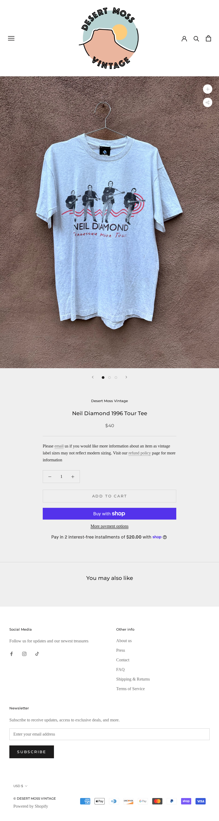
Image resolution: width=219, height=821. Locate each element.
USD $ (18, 786)
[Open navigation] (11, 38)
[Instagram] (24, 653)
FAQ (120, 669)
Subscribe (31, 751)
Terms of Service (130, 688)
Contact (122, 660)
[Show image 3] (116, 377)
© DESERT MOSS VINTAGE (34, 798)
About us (124, 640)
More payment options (109, 526)
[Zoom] (207, 89)
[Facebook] (11, 653)
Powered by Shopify (30, 806)
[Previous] (92, 377)
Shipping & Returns (133, 679)
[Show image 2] (109, 377)
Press (120, 650)
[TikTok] (37, 653)
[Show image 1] (103, 377)
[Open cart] (208, 38)
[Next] (126, 377)
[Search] (196, 38)
